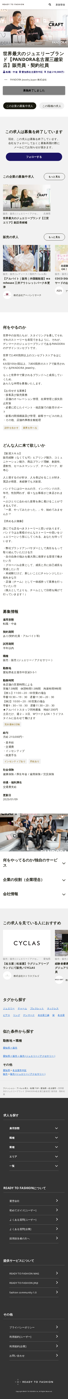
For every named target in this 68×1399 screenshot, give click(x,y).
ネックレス (53, 1008)
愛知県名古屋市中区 (32, 72)
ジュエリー (9, 1008)
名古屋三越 (43, 1015)
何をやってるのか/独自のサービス (30, 862)
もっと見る (54, 176)
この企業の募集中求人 (19, 106)
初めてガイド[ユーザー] (22, 1210)
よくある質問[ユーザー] (22, 1219)
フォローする (34, 157)
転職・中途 (12, 72)
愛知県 (6, 1070)
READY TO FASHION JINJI (23, 1283)
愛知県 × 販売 (10, 1047)
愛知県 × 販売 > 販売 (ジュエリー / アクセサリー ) (29, 1056)
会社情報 (10, 893)
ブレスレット (37, 1008)
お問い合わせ (17, 1355)
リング (16, 1015)
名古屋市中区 (19, 1070)
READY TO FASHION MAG (24, 1273)
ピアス (6, 1015)
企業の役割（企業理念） (24, 879)
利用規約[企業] (17, 1346)
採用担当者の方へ (19, 1238)
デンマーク (29, 1015)
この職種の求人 (51, 106)
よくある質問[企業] (20, 1229)
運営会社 (14, 1201)
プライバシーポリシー (22, 1327)
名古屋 (61, 1015)
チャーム (22, 1008)
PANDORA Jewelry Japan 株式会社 (28, 79)
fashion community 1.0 (22, 1292)
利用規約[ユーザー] (20, 1336)
